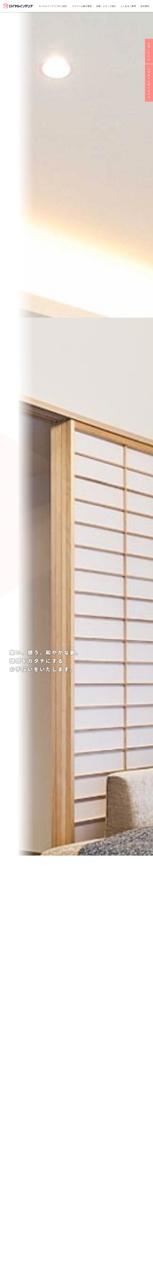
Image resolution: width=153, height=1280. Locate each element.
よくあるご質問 (128, 5)
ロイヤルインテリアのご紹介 (53, 5)
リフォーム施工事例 (82, 5)
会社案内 (144, 5)
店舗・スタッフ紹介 (106, 5)
